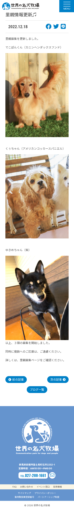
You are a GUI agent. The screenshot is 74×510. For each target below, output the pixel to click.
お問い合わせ (26, 486)
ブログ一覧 (37, 389)
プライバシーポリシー (45, 493)
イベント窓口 (43, 486)
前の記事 (17, 379)
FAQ (14, 486)
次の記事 (56, 379)
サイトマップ (24, 493)
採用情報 (57, 486)
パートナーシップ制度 (48, 497)
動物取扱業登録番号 (24, 497)
